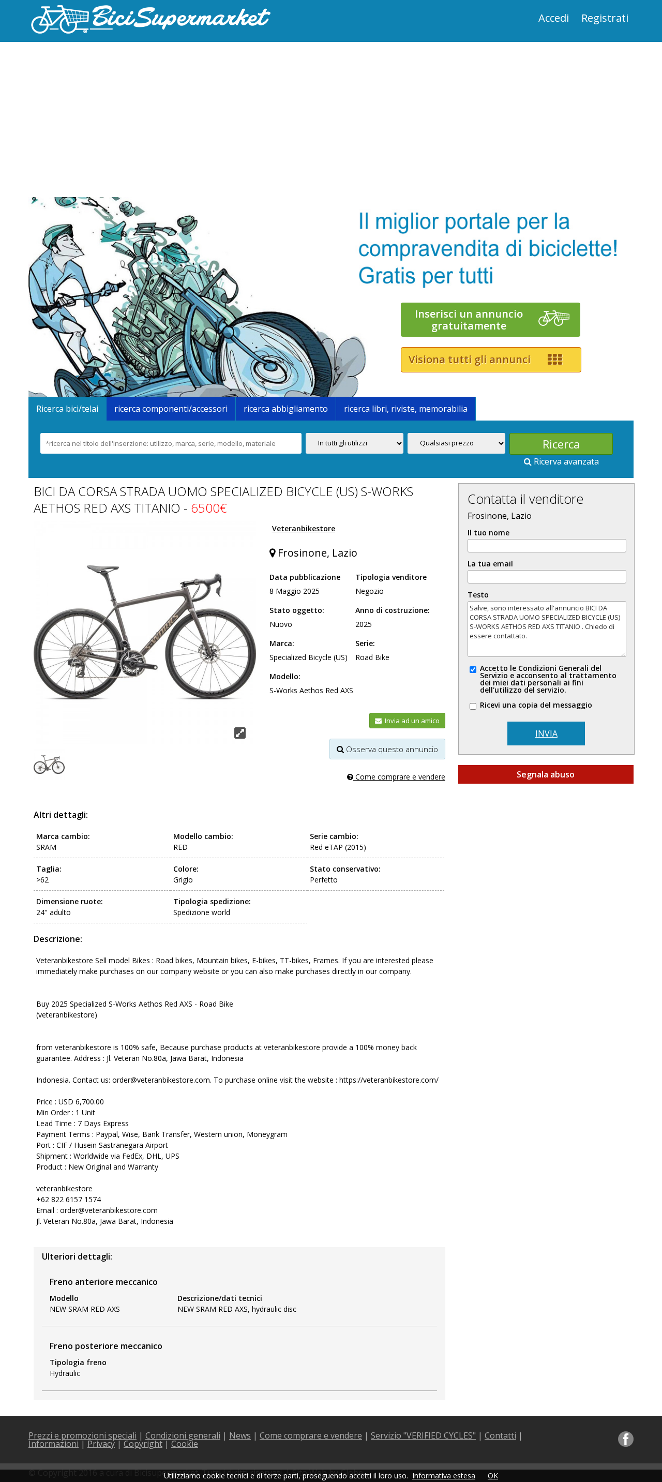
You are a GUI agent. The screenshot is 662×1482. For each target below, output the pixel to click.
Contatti (500, 1435)
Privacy (101, 1444)
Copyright (143, 1444)
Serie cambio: (334, 836)
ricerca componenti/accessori (171, 408)
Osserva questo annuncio (391, 749)
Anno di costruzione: (392, 610)
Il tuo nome (488, 532)
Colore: (186, 869)
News (240, 1435)
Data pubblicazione (304, 577)
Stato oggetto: (296, 610)
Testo (478, 594)
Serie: (365, 643)
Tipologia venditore (391, 577)
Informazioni (53, 1444)
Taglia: (49, 869)
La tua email (490, 563)
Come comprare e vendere (399, 777)
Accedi (553, 18)
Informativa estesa (443, 1475)
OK (493, 1475)
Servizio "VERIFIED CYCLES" (423, 1435)
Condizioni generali (182, 1435)
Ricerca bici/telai (67, 408)
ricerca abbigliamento (286, 408)
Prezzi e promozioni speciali (82, 1435)
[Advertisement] (178, 119)
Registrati (604, 18)
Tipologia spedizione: (212, 901)
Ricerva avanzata (565, 461)
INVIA (546, 733)
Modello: (284, 676)
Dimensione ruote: (69, 901)
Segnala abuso (546, 774)
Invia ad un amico (411, 720)
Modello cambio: (203, 836)
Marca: (281, 643)
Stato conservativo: (345, 869)
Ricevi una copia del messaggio (536, 705)
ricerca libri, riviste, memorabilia (406, 408)
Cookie (184, 1444)
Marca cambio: (63, 836)
